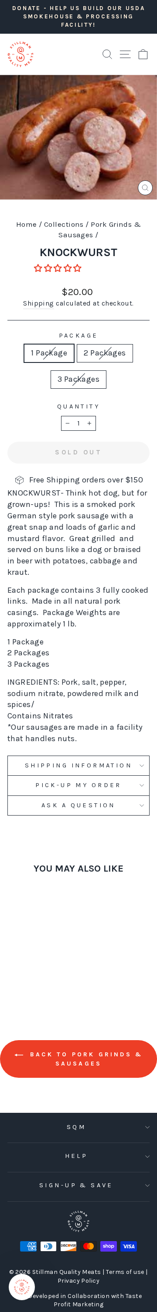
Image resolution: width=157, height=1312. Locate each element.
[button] (58, 268)
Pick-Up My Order (78, 785)
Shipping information (78, 765)
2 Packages (105, 353)
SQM (76, 1127)
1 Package (49, 353)
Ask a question (78, 805)
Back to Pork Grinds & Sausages (85, 1059)
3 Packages (79, 379)
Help (76, 1156)
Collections (64, 224)
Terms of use (126, 1272)
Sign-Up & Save (76, 1185)
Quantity (78, 406)
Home (26, 224)
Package (79, 335)
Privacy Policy (78, 1280)
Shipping (38, 303)
